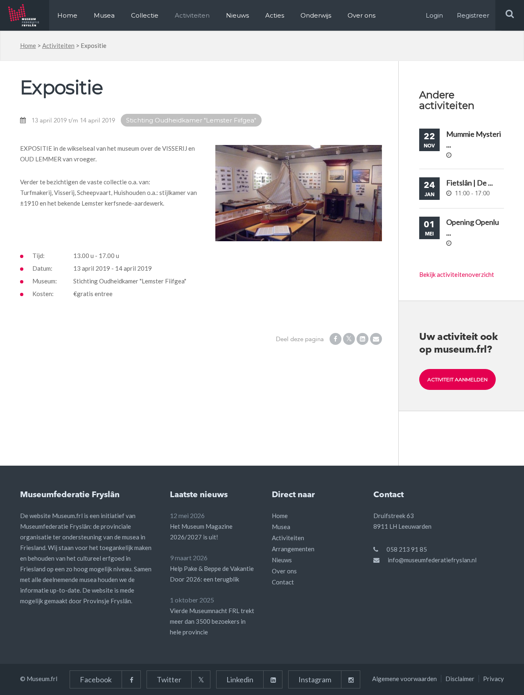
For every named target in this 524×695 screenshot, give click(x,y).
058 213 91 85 (406, 549)
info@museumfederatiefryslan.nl (432, 560)
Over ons (361, 15)
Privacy (493, 678)
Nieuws (237, 15)
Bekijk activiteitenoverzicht (456, 274)
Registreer (473, 15)
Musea (104, 15)
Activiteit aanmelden (457, 379)
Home (67, 15)
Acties (274, 15)
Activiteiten (192, 15)
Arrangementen (293, 548)
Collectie (144, 15)
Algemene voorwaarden (404, 678)
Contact (283, 582)
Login (434, 15)
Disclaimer (459, 678)
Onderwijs (315, 15)
